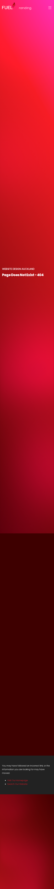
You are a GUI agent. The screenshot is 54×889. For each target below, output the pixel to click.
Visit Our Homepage (17, 780)
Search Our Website (17, 784)
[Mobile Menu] (50, 8)
